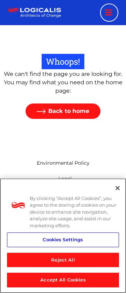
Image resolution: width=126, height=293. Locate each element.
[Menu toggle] (109, 12)
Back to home (68, 111)
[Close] (117, 188)
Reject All (63, 260)
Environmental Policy (63, 163)
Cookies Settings (63, 239)
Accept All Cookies (62, 280)
